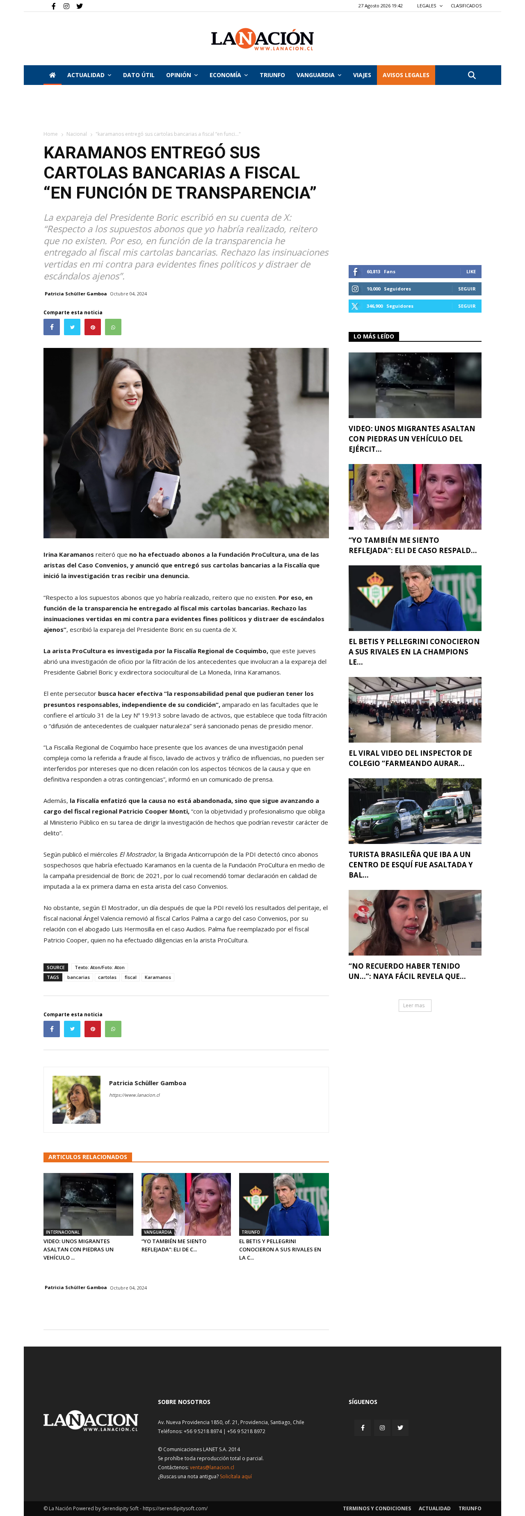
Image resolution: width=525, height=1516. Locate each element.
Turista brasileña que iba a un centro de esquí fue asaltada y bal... (411, 865)
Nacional (76, 133)
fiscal (131, 977)
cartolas (107, 977)
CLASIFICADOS (466, 5)
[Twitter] (77, 5)
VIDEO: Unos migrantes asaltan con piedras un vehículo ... (78, 1249)
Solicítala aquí (236, 1476)
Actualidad (86, 75)
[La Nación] (262, 39)
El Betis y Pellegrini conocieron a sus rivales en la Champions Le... (414, 652)
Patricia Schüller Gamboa (76, 293)
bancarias (78, 977)
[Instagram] (63, 5)
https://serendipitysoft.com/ (175, 1508)
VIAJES (362, 75)
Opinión (178, 75)
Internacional (63, 1232)
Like (471, 271)
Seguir (467, 289)
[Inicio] (52, 75)
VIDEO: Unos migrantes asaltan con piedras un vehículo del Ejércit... (412, 439)
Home (50, 133)
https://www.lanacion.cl (134, 1095)
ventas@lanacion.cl (212, 1467)
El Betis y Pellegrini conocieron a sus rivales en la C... (280, 1249)
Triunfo (272, 75)
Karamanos (158, 977)
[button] (472, 76)
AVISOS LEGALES (406, 75)
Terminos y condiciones (377, 1508)
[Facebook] (49, 5)
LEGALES (427, 5)
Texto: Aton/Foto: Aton (100, 967)
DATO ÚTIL (139, 75)
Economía (225, 75)
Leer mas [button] (414, 1005)
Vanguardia (316, 75)
